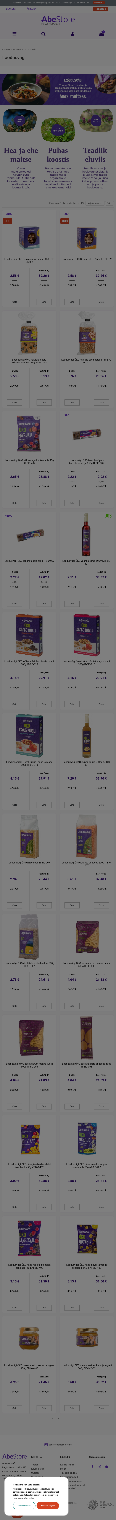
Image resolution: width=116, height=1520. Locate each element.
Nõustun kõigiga (48, 1506)
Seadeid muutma (24, 1506)
